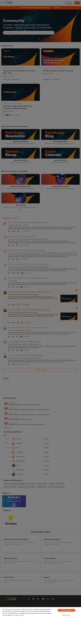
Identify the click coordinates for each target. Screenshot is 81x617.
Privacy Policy (20, 615)
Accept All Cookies (66, 610)
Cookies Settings (66, 615)
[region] (40, 612)
